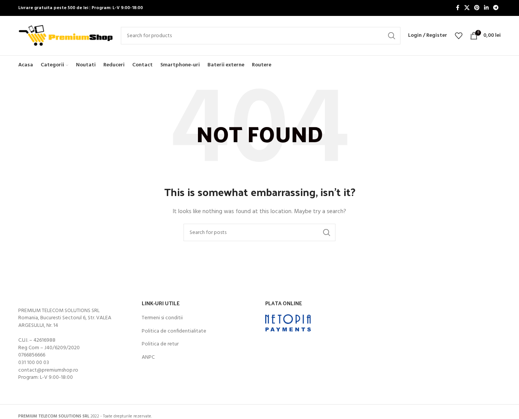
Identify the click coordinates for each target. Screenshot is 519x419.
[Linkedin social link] (486, 8)
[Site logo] (65, 35)
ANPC (148, 357)
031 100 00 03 (33, 362)
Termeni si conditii (162, 318)
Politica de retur (160, 344)
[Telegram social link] (496, 8)
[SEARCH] (391, 35)
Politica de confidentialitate (174, 331)
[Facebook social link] (457, 8)
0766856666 (31, 355)
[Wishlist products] (458, 35)
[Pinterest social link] (477, 8)
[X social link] (467, 8)
